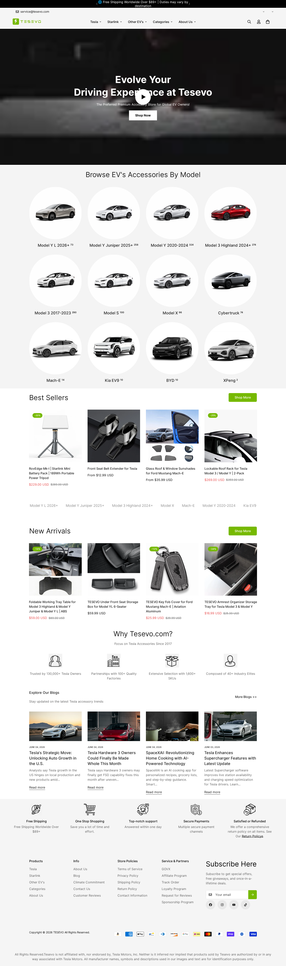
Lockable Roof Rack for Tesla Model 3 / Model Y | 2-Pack (225, 471)
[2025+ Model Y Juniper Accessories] (114, 213)
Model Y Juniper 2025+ (113, 245)
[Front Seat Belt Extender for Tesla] (114, 436)
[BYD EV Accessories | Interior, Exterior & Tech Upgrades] (172, 348)
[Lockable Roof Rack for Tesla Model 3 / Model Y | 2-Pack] (230, 436)
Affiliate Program (174, 876)
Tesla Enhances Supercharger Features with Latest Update (230, 758)
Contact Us (81, 889)
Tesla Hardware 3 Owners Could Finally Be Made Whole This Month (112, 758)
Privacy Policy (128, 876)
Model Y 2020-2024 (172, 245)
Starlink (113, 22)
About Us (186, 22)
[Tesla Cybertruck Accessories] (230, 280)
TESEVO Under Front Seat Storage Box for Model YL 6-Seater (113, 604)
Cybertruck (230, 313)
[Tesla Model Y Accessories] (172, 213)
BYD (172, 380)
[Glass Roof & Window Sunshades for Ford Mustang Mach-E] (172, 436)
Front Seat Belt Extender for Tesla (112, 468)
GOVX (166, 869)
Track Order (170, 882)
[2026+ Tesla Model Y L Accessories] (55, 213)
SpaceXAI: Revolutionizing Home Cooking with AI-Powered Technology (170, 758)
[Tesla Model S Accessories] (114, 280)
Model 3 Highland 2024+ (230, 245)
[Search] (249, 21)
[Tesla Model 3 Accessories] (55, 280)
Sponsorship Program (178, 902)
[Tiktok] (245, 904)
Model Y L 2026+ (55, 245)
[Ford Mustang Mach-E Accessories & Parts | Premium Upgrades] (55, 348)
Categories (161, 22)
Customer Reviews (87, 895)
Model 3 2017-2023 (55, 313)
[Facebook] (210, 904)
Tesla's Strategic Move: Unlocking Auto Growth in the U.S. (52, 758)
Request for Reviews (177, 895)
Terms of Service (130, 869)
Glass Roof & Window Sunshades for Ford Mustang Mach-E (170, 471)
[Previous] (96, 4)
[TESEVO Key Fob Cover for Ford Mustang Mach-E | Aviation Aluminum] (172, 569)
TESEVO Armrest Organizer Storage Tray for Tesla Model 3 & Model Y (230, 604)
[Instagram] (222, 904)
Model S (114, 313)
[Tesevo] (27, 22)
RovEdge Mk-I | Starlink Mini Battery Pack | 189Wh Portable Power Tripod (51, 473)
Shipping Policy (129, 882)
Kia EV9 (114, 380)
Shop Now (143, 115)
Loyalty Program (174, 889)
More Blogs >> (246, 697)
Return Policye (252, 836)
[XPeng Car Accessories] (230, 348)
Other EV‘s (136, 22)
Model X (172, 313)
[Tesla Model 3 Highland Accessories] (230, 213)
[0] (267, 21)
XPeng (230, 380)
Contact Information (132, 895)
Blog (76, 876)
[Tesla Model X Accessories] (172, 280)
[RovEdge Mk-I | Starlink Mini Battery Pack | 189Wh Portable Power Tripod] (55, 436)
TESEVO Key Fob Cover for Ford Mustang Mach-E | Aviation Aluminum (169, 606)
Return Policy (127, 889)
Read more (37, 787)
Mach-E (55, 380)
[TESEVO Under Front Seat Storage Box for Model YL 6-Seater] (114, 569)
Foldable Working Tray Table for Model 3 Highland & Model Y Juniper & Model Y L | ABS (52, 606)
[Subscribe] (252, 894)
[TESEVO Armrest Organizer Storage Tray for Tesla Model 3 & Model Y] (230, 569)
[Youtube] (234, 904)
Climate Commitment (89, 882)
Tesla (94, 22)
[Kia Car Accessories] (114, 348)
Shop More (243, 397)
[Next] (189, 4)
